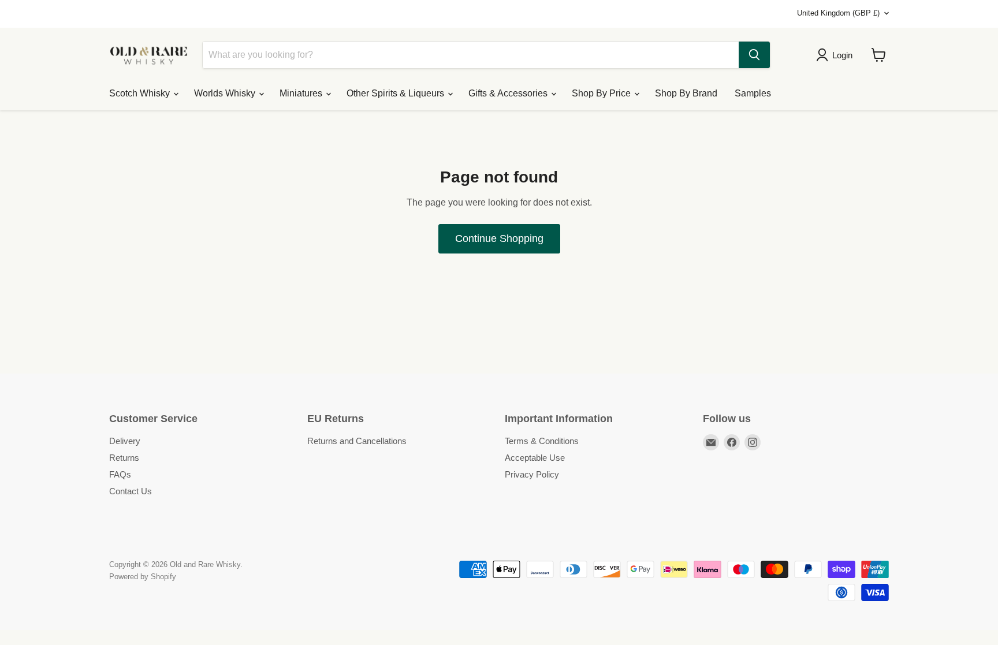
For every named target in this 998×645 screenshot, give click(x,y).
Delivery (124, 441)
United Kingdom (838, 13)
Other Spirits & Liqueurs (396, 93)
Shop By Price (602, 93)
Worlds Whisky (226, 93)
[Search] (754, 55)
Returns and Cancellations (357, 441)
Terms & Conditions (542, 441)
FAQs (120, 474)
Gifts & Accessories (509, 93)
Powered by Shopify (142, 576)
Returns (124, 458)
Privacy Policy (532, 474)
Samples (753, 93)
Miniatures (302, 93)
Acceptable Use (535, 458)
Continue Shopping (499, 238)
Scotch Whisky (140, 93)
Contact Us (130, 491)
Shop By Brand (686, 93)
